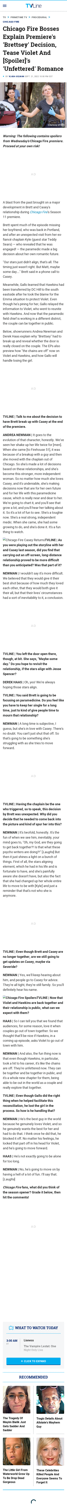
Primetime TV (19, 17)
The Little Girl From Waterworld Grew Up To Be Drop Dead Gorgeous (16, 1476)
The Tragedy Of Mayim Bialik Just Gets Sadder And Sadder (14, 1424)
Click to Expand (35, 1361)
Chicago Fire (11, 21)
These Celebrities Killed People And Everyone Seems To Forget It (49, 1476)
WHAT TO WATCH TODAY (36, 1328)
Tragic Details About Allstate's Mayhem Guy (49, 1423)
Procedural (39, 17)
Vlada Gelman (16, 76)
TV (4, 17)
